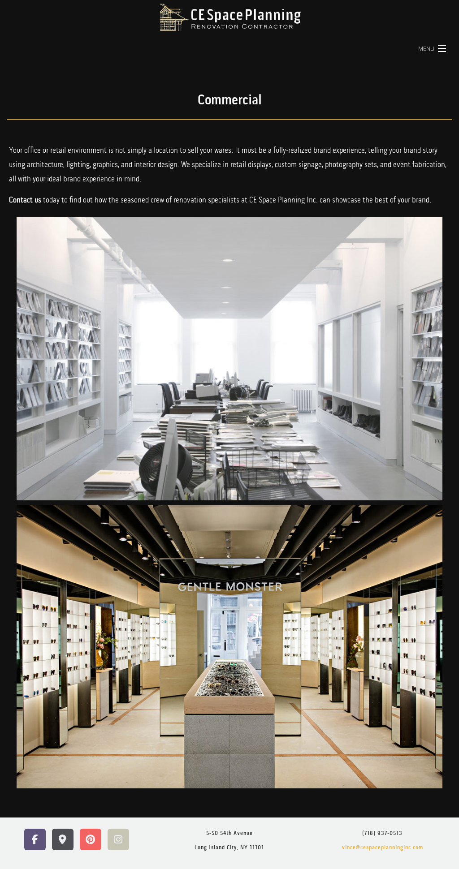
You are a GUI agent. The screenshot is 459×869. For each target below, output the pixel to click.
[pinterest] (91, 840)
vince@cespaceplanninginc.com (382, 848)
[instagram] (118, 840)
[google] (63, 840)
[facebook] (35, 840)
